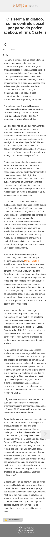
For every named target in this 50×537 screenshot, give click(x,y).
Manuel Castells (31, 261)
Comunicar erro (13, 520)
